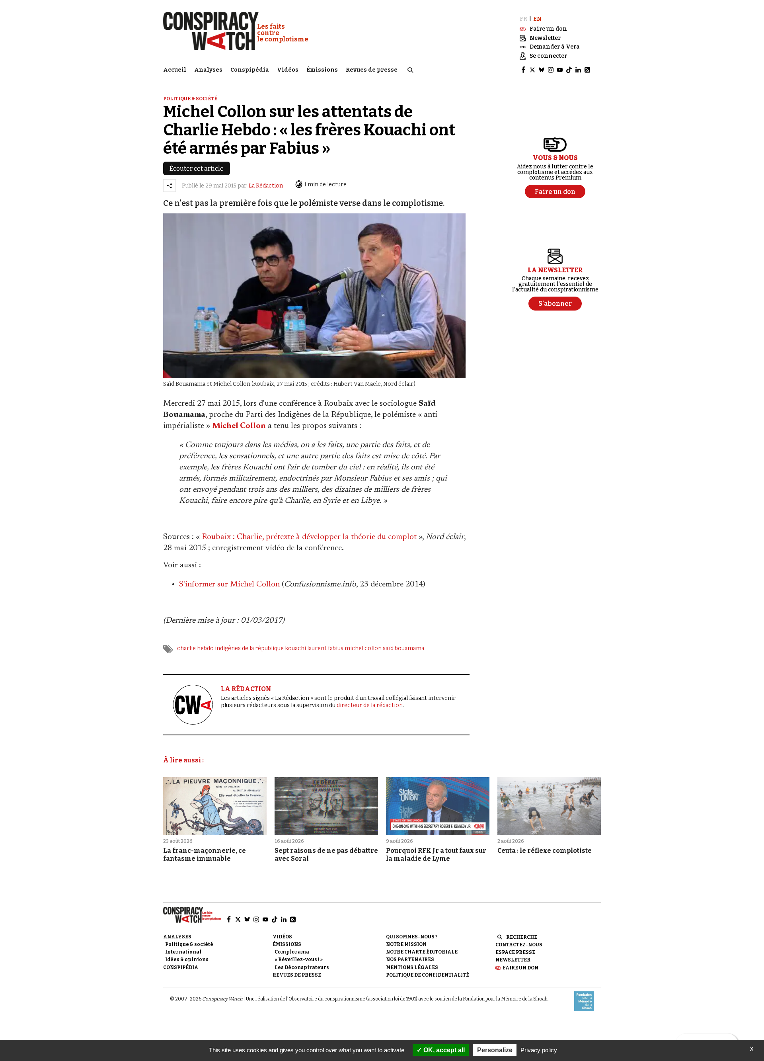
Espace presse (515, 952)
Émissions (322, 69)
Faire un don (520, 968)
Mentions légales (412, 967)
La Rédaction (266, 185)
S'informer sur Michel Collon (229, 584)
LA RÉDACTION (246, 689)
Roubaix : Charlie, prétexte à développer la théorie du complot (309, 537)
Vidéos (287, 69)
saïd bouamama (403, 648)
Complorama (292, 952)
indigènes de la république (249, 648)
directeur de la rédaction (370, 705)
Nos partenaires (410, 959)
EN (537, 19)
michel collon (363, 648)
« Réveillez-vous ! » (299, 959)
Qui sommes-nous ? (411, 937)
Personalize (495, 1050)
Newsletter (512, 960)
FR (523, 19)
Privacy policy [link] (538, 1050)
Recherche (521, 937)
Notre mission (406, 944)
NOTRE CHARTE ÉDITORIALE (422, 952)
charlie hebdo (195, 648)
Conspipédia (249, 69)
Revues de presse (372, 69)
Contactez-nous (518, 945)
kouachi (295, 648)
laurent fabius (325, 648)
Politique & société (190, 99)
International (183, 952)
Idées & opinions (187, 959)
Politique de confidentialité (427, 975)
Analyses (208, 69)
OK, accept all (443, 1050)
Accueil (174, 69)
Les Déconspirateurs (302, 967)
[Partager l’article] (169, 185)
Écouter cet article (197, 168)
